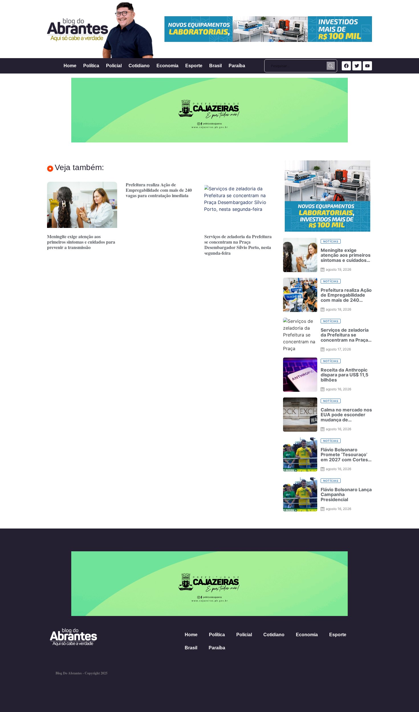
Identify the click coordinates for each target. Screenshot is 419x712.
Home (70, 65)
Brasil (215, 65)
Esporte (193, 65)
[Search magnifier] (331, 66)
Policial (114, 65)
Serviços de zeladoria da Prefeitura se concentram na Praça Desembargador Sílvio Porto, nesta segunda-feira (238, 244)
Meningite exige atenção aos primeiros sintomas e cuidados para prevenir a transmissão (81, 241)
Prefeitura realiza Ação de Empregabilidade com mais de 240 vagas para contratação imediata (159, 190)
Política (91, 65)
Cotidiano (139, 65)
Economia (167, 65)
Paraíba (237, 65)
